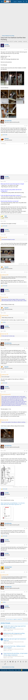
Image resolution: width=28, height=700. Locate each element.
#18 (26, 572)
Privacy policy (11, 670)
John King (5, 656)
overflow (15, 41)
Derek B (5, 629)
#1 (26, 49)
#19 (26, 591)
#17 (26, 558)
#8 (26, 312)
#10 (26, 348)
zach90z (3, 41)
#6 (26, 272)
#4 (26, 221)
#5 (26, 234)
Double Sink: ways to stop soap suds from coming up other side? (15, 626)
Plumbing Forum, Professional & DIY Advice (15, 629)
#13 (26, 450)
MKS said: (3, 237)
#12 (26, 391)
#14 (26, 497)
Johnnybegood (6, 634)
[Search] (26, 1)
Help (16, 670)
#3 (26, 181)
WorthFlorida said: (5, 394)
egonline (5, 641)
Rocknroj (5, 649)
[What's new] (23, 1)
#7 (26, 294)
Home (19, 670)
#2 (26, 125)
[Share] (25, 49)
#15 (26, 528)
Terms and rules (4, 670)
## (26, 143)
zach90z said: (4, 274)
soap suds (25, 41)
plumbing (20, 41)
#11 (26, 372)
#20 (26, 611)
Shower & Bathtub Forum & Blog (16, 634)
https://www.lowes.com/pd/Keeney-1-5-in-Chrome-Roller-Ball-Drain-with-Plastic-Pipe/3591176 (13, 503)
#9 (26, 331)
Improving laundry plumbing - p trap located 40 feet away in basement (15, 654)
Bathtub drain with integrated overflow (14, 633)
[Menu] (1, 1)
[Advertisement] (14, 18)
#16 (26, 544)
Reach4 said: (4, 297)
